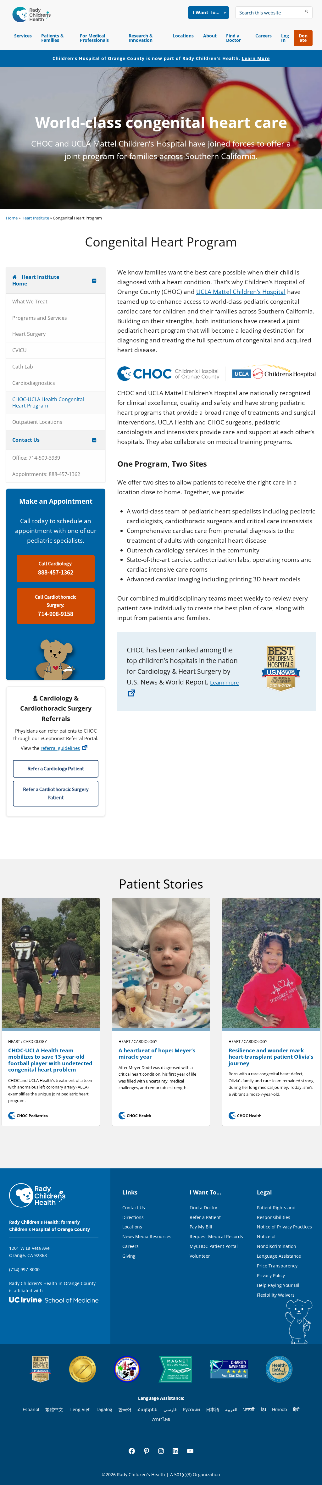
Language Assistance (279, 1256)
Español (31, 1409)
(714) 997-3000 (24, 1269)
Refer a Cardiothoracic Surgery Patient (55, 793)
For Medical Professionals (94, 38)
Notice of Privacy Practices (284, 1227)
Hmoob (279, 1409)
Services (23, 36)
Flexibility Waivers (276, 1295)
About (210, 36)
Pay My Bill (201, 1227)
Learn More (256, 58)
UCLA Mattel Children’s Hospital (241, 292)
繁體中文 (54, 1409)
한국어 (124, 1409)
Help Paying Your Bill (279, 1285)
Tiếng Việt (79, 1409)
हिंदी (296, 1409)
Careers (263, 36)
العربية (231, 1409)
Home (12, 218)
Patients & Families (52, 38)
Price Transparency (277, 1266)
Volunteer (200, 1256)
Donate (303, 38)
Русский (191, 1409)
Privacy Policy (271, 1275)
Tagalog (104, 1409)
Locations (183, 36)
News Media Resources (146, 1236)
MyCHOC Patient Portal (214, 1246)
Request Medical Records (216, 1236)
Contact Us (133, 1208)
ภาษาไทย (161, 1419)
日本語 (212, 1409)
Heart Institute (35, 218)
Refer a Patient (205, 1217)
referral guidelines (60, 748)
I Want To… (206, 12)
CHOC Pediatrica (29, 1115)
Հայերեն (147, 1409)
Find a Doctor (233, 38)
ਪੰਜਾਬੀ (248, 1409)
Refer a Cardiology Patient (55, 768)
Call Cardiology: (55, 568)
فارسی (170, 1409)
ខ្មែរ (263, 1409)
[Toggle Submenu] (94, 280)
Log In (285, 38)
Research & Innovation (141, 38)
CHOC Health (135, 1115)
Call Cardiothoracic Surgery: (55, 606)
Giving (129, 1256)
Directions (133, 1217)
